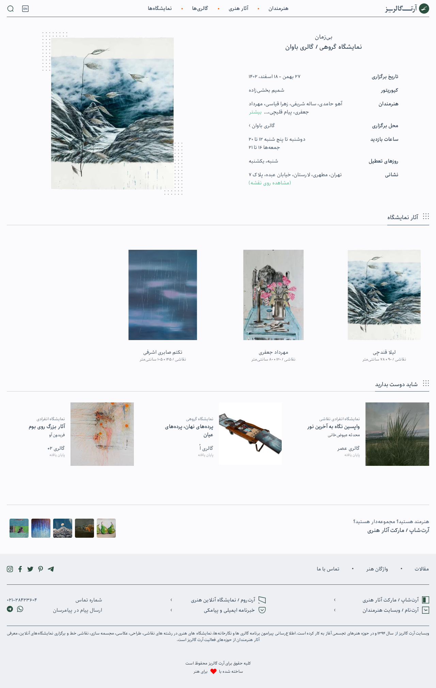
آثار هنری (238, 8)
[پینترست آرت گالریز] (40, 569)
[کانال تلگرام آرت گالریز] (51, 569)
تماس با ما (328, 569)
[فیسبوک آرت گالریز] (20, 569)
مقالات (422, 569)
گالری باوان (263, 126)
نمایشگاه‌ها (160, 8)
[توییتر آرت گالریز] (30, 569)
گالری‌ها (200, 8)
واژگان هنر (377, 569)
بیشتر (255, 112)
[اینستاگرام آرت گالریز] (10, 569)
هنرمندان (278, 8)
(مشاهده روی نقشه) (270, 183)
